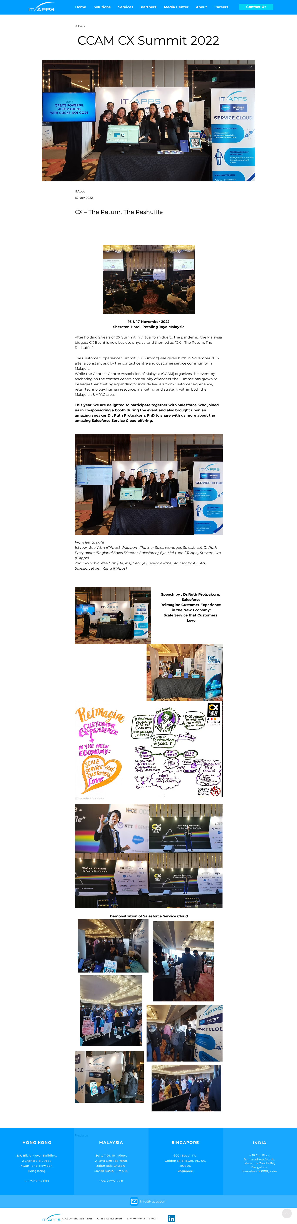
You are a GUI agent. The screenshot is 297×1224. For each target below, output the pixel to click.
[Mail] (134, 1201)
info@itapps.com (153, 1201)
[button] (176, 7)
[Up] (287, 1213)
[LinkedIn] (171, 1218)
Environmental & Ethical (142, 1218)
